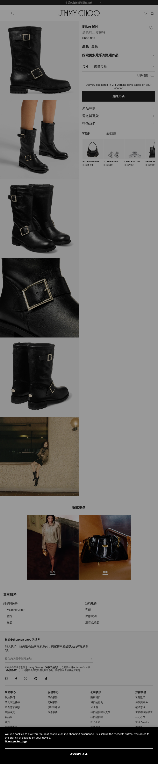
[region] (79, 745)
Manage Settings (16, 741)
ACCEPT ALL (79, 754)
